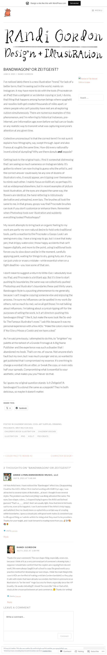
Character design (62, 456)
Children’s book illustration (20, 431)
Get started (74, 3)
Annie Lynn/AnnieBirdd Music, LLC (35, 475)
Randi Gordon (25, 74)
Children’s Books (23, 424)
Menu (98, 10)
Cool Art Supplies (42, 424)
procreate (9, 428)
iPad (23, 436)
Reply (6, 536)
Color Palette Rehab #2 (18, 456)
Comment (64, 636)
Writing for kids (24, 428)
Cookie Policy (47, 651)
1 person (14, 531)
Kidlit (31, 436)
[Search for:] (91, 98)
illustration (11, 436)
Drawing (56, 424)
